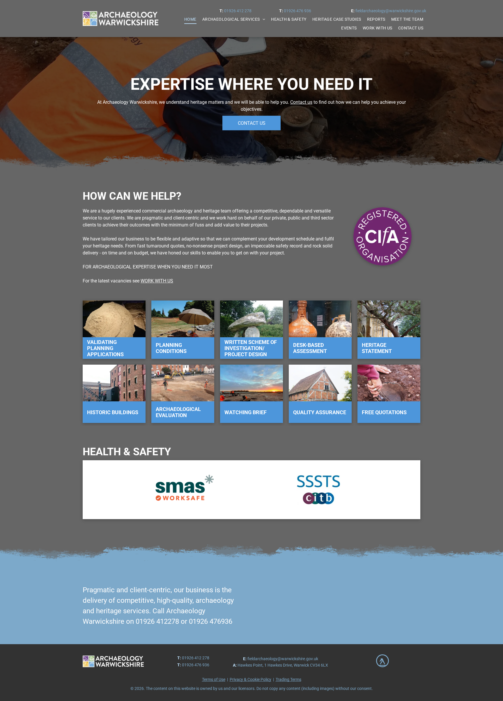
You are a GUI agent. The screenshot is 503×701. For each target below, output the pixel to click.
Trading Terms (288, 679)
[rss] (382, 661)
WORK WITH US (157, 281)
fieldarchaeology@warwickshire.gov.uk (390, 10)
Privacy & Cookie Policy (250, 679)
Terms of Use (213, 679)
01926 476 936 (297, 10)
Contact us (301, 102)
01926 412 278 (238, 10)
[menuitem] (190, 19)
